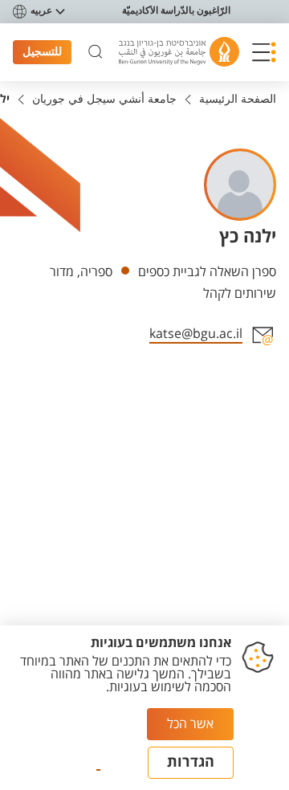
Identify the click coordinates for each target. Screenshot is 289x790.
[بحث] (95, 52)
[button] (264, 52)
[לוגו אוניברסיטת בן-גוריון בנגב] (179, 52)
